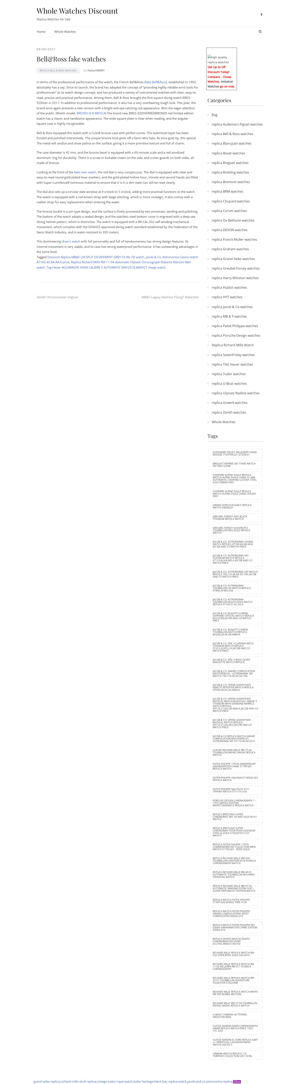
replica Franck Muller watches (234, 239)
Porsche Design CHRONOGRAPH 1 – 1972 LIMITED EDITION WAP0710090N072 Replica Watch (234, 803)
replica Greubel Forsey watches (236, 268)
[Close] (235, 50)
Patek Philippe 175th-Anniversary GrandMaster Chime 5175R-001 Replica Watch (234, 766)
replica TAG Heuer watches (232, 364)
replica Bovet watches (228, 153)
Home (41, 32)
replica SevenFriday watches (233, 355)
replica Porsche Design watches (236, 335)
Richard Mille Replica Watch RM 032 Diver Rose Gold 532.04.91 (233, 954)
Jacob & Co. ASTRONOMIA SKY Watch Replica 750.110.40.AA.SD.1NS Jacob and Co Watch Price (235, 574)
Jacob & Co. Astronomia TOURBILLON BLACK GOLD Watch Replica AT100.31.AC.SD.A (232, 602)
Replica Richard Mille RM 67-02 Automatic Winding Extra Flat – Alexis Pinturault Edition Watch (234, 888)
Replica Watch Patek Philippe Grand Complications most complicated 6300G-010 (231, 913)
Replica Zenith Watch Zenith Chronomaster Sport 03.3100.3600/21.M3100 (231, 941)
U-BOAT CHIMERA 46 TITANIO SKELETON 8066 (230, 1016)
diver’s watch (71, 241)
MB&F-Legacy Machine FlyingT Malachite (170, 297)
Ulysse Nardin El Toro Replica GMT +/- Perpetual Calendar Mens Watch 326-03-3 (235, 1042)
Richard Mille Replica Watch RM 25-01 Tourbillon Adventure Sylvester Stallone (233, 980)
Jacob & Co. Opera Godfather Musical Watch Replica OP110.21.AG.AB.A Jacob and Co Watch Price (232, 723)
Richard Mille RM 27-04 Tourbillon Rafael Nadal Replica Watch (235, 1004)
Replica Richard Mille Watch (233, 345)
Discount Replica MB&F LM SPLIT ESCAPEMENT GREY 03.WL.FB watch (95, 257)
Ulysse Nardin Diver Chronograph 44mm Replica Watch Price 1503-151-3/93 (235, 1028)
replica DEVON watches (230, 230)
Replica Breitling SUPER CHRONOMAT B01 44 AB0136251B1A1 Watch (235, 817)
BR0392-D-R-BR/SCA (91, 113)
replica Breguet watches (230, 163)
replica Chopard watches (231, 201)
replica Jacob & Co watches (232, 307)
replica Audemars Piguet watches (237, 124)
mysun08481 (96, 70)
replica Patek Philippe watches (235, 326)
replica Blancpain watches (231, 143)
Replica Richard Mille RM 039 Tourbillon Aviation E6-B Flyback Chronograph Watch (234, 861)
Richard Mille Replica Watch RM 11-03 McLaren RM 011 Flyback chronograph (233, 966)
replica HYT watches (227, 297)
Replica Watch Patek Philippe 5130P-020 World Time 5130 (231, 901)
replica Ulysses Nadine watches (236, 393)
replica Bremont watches (231, 182)
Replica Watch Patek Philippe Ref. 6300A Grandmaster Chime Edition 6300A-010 (235, 927)
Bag (214, 115)
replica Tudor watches (229, 374)
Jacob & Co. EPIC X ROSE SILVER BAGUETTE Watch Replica (231, 661)
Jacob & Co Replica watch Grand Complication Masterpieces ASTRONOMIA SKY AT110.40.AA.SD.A (234, 738)
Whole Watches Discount (77, 10)
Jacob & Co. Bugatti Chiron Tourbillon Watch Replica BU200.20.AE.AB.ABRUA (230, 632)
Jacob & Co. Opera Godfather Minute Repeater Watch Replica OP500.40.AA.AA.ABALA (233, 687)
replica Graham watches (230, 249)
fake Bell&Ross (155, 82)
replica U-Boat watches (229, 383)
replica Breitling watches (230, 172)
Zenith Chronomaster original (57, 297)
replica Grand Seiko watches (233, 259)
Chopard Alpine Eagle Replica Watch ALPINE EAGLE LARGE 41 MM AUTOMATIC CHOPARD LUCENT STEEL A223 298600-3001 (235, 478)
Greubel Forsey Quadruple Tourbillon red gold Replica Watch (231, 530)
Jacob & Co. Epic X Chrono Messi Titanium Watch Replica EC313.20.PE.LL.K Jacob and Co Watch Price (233, 647)
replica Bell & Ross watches (58, 70)
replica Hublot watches (229, 287)
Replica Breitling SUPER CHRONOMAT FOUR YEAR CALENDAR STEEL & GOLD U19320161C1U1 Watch (234, 831)
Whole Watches (65, 32)
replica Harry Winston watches (235, 278)
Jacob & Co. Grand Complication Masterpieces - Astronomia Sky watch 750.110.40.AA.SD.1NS (234, 673)
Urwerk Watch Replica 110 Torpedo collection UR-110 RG (232, 1055)
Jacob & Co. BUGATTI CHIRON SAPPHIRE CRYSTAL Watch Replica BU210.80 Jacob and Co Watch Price (233, 617)
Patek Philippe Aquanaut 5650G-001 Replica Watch (235, 779)
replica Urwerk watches (230, 402)
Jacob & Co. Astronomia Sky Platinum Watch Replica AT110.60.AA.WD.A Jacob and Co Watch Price (232, 559)
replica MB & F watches (229, 316)
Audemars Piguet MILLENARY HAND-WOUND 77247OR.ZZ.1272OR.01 (235, 453)
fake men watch (84, 172)
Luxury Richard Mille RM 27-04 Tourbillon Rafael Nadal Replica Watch (234, 752)
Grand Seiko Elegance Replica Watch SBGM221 (232, 506)
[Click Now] (222, 59)
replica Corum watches (229, 211)
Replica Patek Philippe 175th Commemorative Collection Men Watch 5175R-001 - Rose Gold (234, 847)
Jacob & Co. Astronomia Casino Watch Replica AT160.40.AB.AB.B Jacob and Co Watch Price (233, 544)
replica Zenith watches (229, 412)
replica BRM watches (227, 191)
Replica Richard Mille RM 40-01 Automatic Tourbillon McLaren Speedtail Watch (233, 874)
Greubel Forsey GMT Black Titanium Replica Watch (230, 518)
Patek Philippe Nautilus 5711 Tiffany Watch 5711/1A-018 (231, 790)
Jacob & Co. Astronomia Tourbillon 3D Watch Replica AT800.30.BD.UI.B (232, 588)
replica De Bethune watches (233, 220)
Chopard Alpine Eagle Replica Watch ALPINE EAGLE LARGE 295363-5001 (234, 494)
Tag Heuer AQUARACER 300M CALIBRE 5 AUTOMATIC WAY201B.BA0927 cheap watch (106, 267)
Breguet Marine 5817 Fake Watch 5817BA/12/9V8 (234, 465)
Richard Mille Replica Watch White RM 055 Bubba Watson (235, 993)
